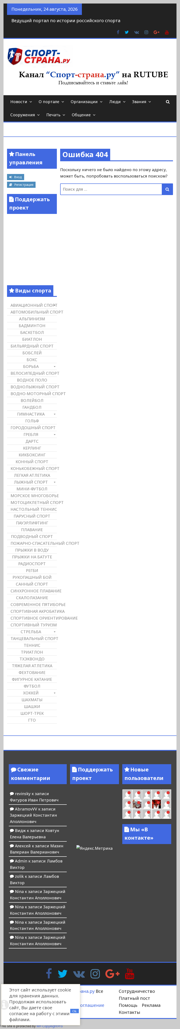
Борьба (31, 366)
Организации (84, 101)
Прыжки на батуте (32, 556)
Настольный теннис (34, 509)
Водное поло (32, 380)
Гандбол (31, 407)
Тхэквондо (32, 659)
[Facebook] (48, 973)
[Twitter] (62, 973)
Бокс (32, 359)
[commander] (127, 804)
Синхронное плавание (34, 590)
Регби (32, 570)
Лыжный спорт (31, 482)
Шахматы (32, 699)
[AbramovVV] (146, 813)
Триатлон (32, 652)
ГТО (32, 720)
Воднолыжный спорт (34, 386)
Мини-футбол (31, 488)
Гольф (32, 420)
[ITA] (146, 804)
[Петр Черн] (137, 794)
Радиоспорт (32, 563)
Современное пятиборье (34, 604)
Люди (115, 101)
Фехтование (32, 672)
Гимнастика (31, 414)
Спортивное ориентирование (34, 618)
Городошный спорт (33, 427)
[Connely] (156, 794)
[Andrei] (127, 813)
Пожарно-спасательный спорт (34, 543)
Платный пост (134, 998)
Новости (18, 101)
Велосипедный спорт (34, 373)
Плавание (32, 529)
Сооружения (22, 114)
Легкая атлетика (32, 475)
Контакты (129, 1012)
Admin (21, 861)
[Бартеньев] (166, 804)
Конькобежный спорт (34, 468)
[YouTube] (130, 973)
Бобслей (32, 352)
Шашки (32, 706)
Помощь (128, 1005)
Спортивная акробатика (34, 611)
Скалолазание (32, 597)
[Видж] (156, 813)
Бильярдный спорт (32, 346)
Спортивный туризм (34, 624)
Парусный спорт (32, 516)
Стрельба (31, 631)
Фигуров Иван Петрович (34, 800)
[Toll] (127, 794)
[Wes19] (137, 804)
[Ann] (146, 794)
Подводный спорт (32, 536)
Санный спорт (32, 584)
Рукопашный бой (32, 577)
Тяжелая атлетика (32, 665)
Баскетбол (32, 332)
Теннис (32, 645)
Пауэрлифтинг (32, 522)
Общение (81, 114)
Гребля (30, 434)
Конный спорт (32, 461)
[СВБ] (137, 813)
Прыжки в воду (32, 550)
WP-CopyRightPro (49, 1026)
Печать (53, 114)
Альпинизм (32, 318)
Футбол (32, 686)
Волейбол (32, 400)
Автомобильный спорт (34, 312)
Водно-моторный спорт (34, 393)
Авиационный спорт (34, 305)
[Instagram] (95, 973)
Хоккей (31, 693)
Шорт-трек (32, 713)
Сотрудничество (137, 991)
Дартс (32, 441)
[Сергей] (166, 813)
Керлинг (32, 448)
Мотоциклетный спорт (34, 502)
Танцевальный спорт (34, 638)
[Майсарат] (156, 804)
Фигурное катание (32, 679)
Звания (139, 101)
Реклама (151, 1005)
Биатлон (32, 339)
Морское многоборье (34, 495)
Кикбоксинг (32, 454)
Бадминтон (32, 325)
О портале (49, 101)
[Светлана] (166, 794)
